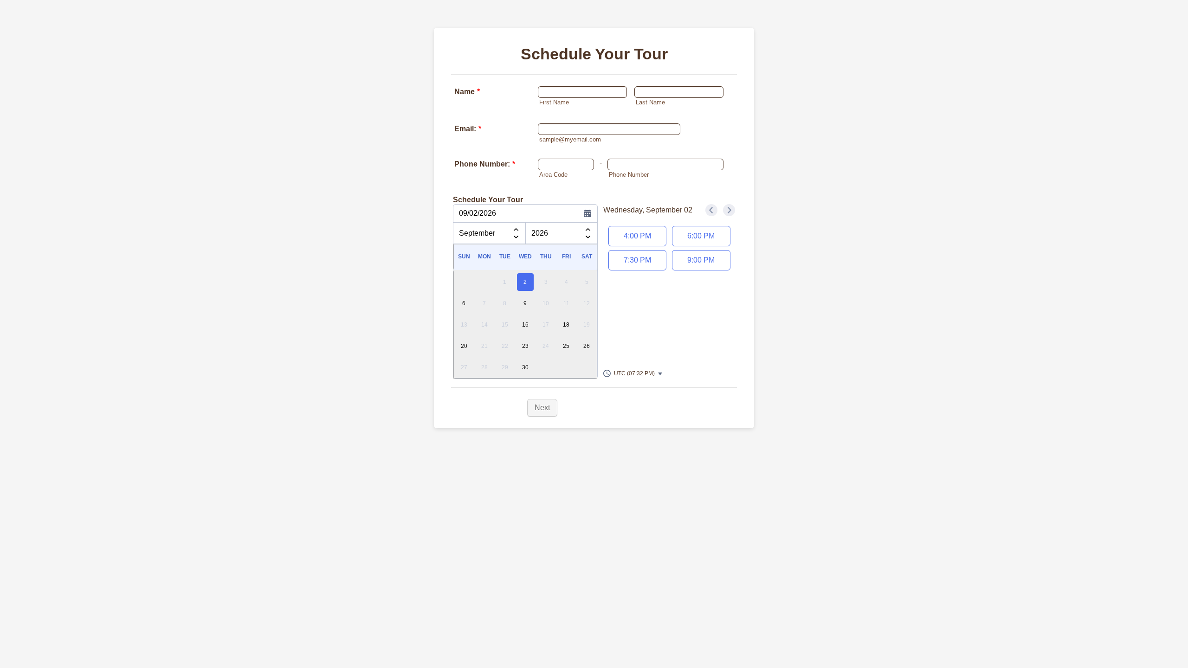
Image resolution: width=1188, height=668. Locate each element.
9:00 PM (701, 260)
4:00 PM (637, 236)
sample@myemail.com (570, 139)
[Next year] (588, 238)
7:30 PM (637, 260)
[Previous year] (588, 228)
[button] (633, 373)
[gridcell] (525, 281)
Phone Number (629, 175)
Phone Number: (484, 164)
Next (542, 407)
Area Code (553, 175)
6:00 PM (701, 236)
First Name (554, 102)
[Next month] (516, 238)
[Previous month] (516, 228)
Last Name (650, 102)
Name (467, 92)
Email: (467, 129)
